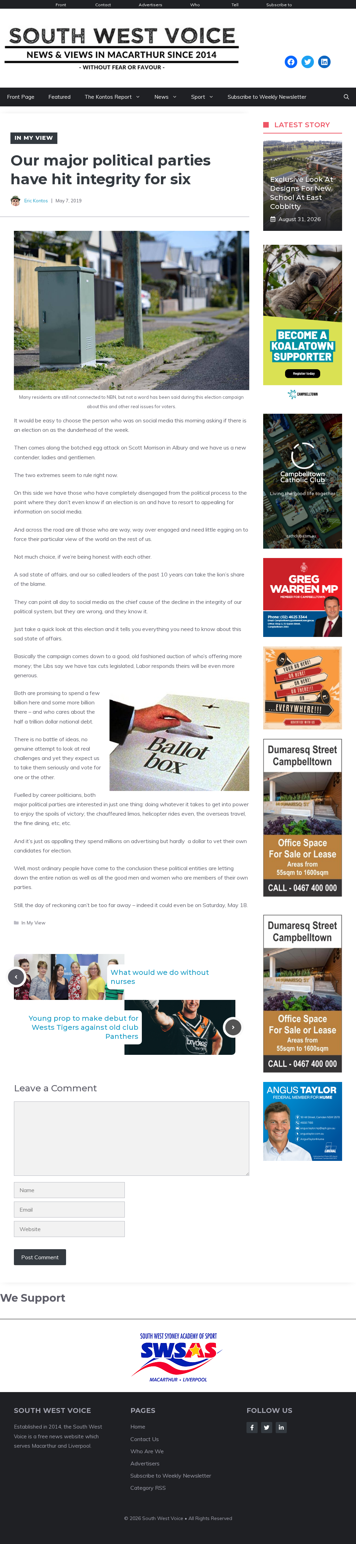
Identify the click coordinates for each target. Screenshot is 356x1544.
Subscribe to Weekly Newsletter (279, 5)
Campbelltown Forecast (307, 52)
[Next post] (233, 1027)
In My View (34, 138)
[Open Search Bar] (346, 97)
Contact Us (103, 5)
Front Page (61, 5)
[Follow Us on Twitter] (266, 1427)
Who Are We (195, 5)
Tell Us (235, 5)
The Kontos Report (108, 97)
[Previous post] (16, 977)
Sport (198, 97)
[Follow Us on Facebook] (252, 1427)
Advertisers (150, 4)
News (161, 97)
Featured (59, 97)
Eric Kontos (36, 200)
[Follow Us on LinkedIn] (281, 1427)
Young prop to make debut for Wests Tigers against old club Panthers (83, 1027)
